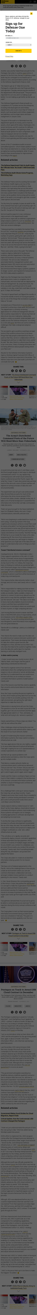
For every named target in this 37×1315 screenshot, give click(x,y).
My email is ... (9, 35)
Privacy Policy (9, 56)
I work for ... (9, 42)
